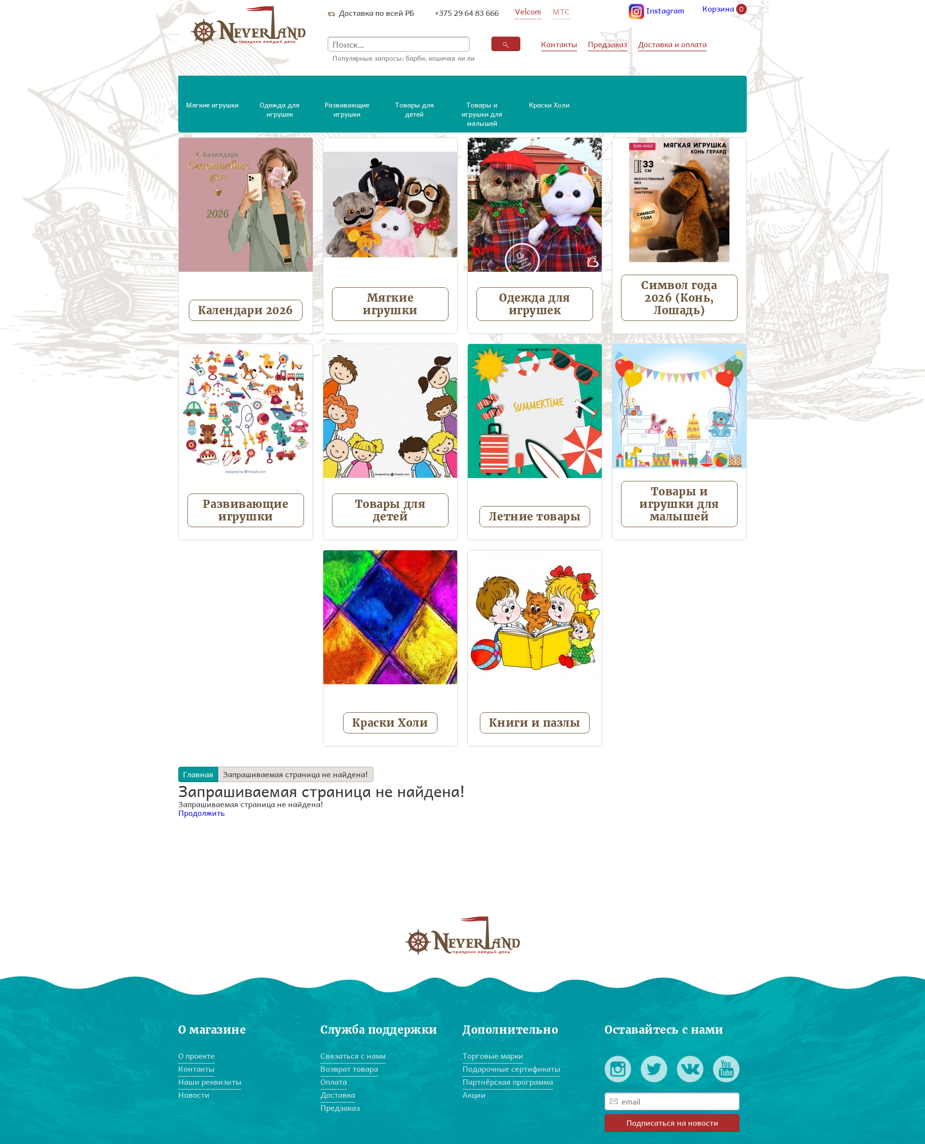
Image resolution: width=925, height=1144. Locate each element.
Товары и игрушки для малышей (679, 504)
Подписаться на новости (672, 1122)
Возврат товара (349, 1068)
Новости (194, 1094)
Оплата (333, 1081)
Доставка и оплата (672, 44)
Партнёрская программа (507, 1081)
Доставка (337, 1094)
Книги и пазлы (534, 723)
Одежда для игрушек (534, 304)
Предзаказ (607, 44)
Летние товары (535, 516)
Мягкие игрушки (390, 304)
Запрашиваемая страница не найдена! (295, 774)
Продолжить (201, 812)
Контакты (559, 44)
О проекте (196, 1055)
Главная (198, 774)
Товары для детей (390, 510)
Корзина (723, 9)
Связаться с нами (353, 1055)
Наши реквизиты (209, 1081)
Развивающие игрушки (245, 510)
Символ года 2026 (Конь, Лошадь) (679, 298)
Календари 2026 (245, 310)
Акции (474, 1094)
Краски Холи (390, 723)
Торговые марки (492, 1055)
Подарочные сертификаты (511, 1068)
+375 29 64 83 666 (467, 12)
